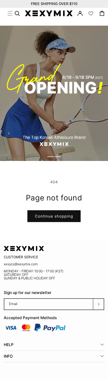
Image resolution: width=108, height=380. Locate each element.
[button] (10, 13)
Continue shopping (54, 216)
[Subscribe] (98, 304)
